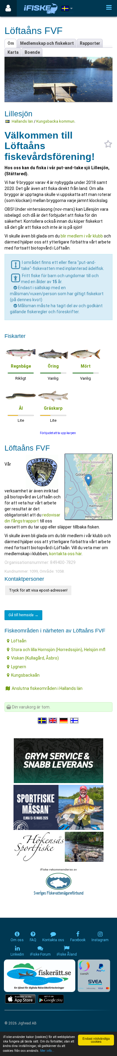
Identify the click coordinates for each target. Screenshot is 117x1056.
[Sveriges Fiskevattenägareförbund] (58, 881)
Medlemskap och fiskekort (47, 43)
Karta (13, 52)
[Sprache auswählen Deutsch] (63, 720)
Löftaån (18, 640)
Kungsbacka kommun (55, 121)
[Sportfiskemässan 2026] (59, 807)
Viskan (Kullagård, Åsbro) (35, 658)
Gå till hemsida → (23, 615)
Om (11, 43)
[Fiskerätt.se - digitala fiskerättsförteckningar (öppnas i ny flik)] (39, 976)
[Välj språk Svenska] (42, 720)
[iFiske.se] (41, 8)
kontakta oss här (65, 553)
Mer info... (47, 1050)
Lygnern (18, 666)
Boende (32, 52)
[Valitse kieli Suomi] (74, 720)
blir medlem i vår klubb (81, 236)
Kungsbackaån (25, 675)
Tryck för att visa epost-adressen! (38, 590)
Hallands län (22, 121)
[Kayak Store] (59, 760)
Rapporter (90, 43)
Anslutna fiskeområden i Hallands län (47, 688)
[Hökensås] (59, 846)
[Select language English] (53, 720)
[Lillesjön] (88, 480)
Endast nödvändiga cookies (96, 1040)
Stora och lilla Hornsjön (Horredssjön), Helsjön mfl (58, 649)
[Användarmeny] (8, 8)
